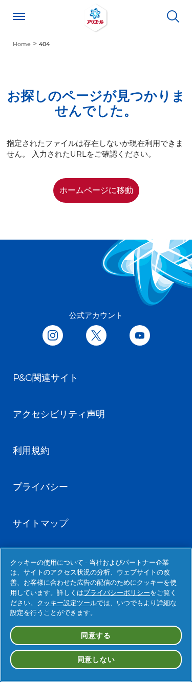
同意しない (96, 659)
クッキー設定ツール (67, 603)
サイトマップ (40, 523)
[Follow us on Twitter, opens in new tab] (96, 336)
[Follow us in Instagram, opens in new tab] (52, 336)
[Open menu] (19, 16)
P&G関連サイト (45, 377)
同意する (96, 635)
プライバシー (40, 487)
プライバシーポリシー (116, 592)
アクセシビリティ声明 (59, 414)
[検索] (173, 16)
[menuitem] (26, 43)
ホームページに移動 (96, 190)
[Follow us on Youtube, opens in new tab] (140, 336)
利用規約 (31, 450)
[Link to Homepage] (96, 16)
